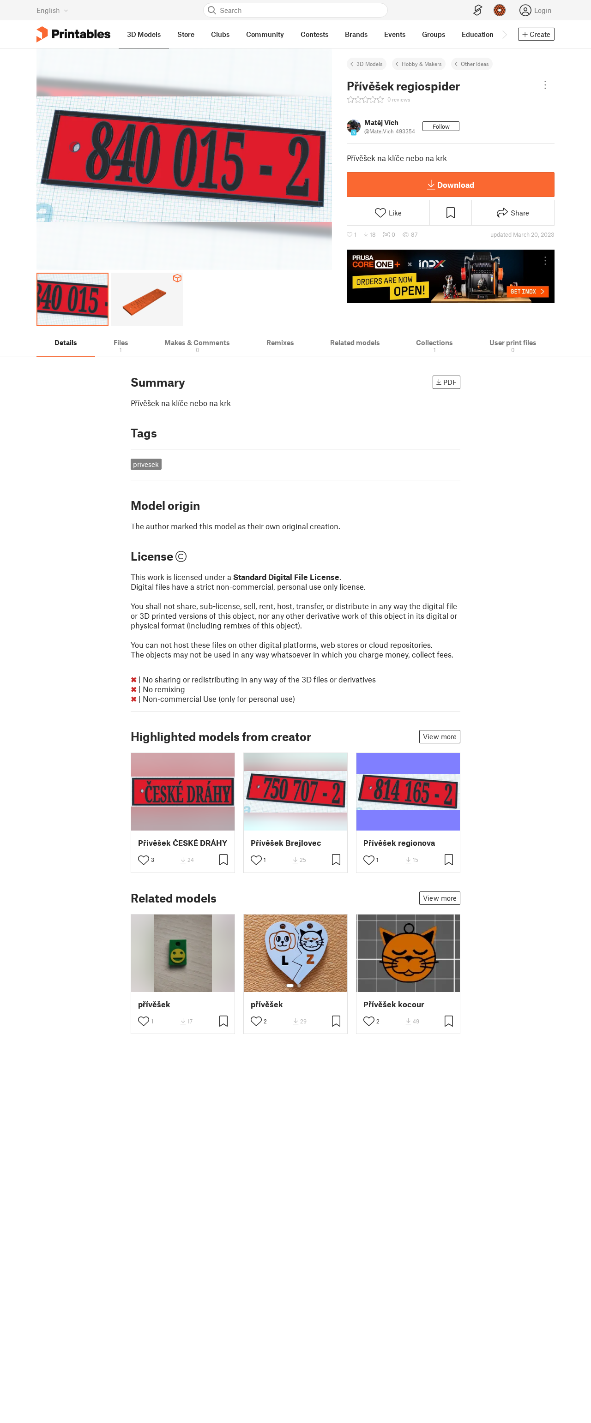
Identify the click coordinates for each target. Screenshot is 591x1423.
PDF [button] (450, 382)
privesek (146, 464)
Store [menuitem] (185, 34)
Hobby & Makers (422, 63)
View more (440, 736)
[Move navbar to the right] (504, 34)
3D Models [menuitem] (144, 34)
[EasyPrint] (478, 10)
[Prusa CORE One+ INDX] (451, 276)
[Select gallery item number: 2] (299, 985)
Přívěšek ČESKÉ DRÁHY (182, 842)
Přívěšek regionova (399, 842)
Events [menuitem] (394, 34)
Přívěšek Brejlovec (286, 842)
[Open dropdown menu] (545, 84)
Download (455, 184)
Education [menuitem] (478, 34)
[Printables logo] (73, 34)
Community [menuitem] (265, 34)
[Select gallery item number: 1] (290, 985)
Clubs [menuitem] (220, 34)
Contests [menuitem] (314, 34)
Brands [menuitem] (356, 34)
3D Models (369, 63)
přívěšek (154, 1004)
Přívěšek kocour (393, 1004)
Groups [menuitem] (433, 34)
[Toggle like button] (143, 860)
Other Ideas (475, 63)
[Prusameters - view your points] (500, 10)
